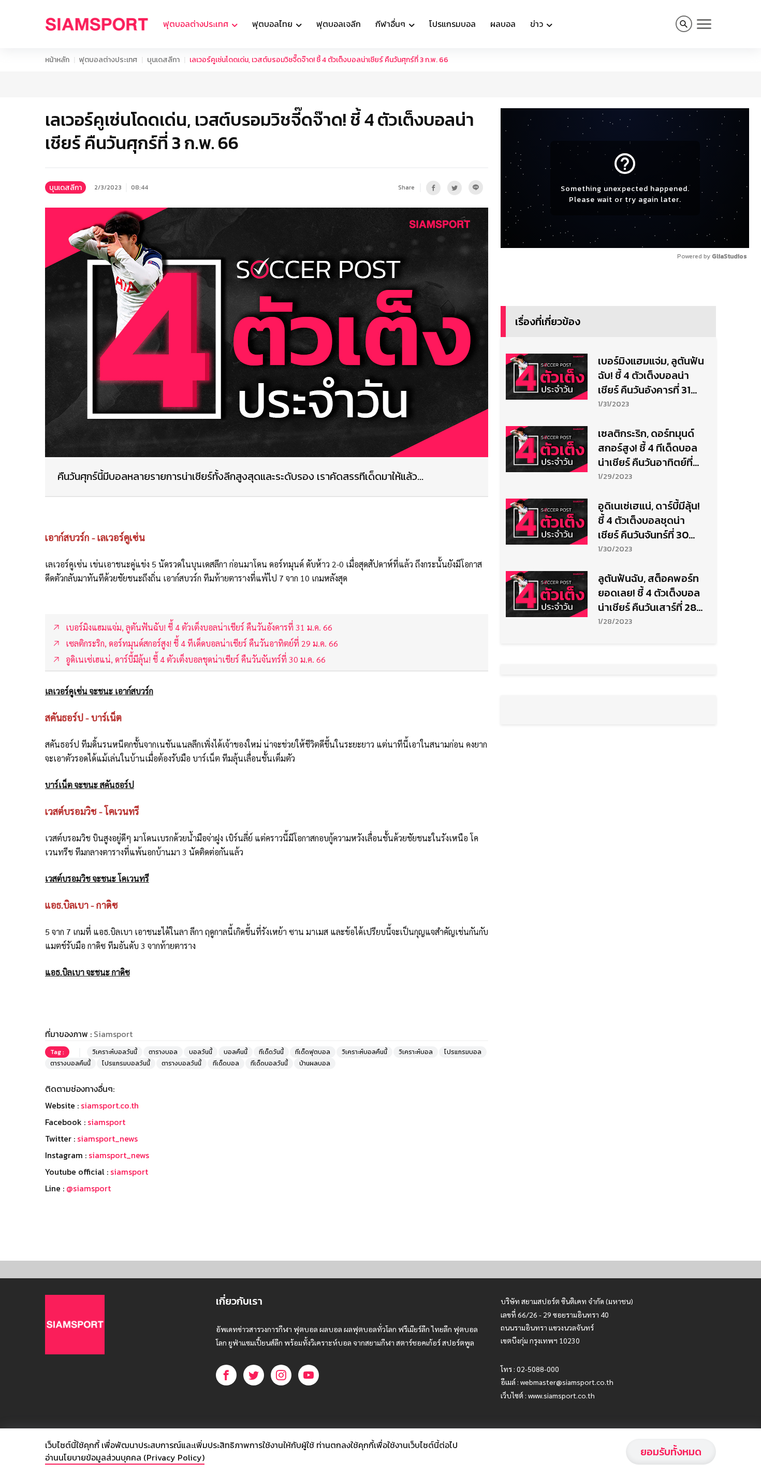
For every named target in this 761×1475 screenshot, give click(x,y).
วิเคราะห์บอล (416, 1052)
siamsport (106, 1122)
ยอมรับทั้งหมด (670, 1451)
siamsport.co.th (110, 1105)
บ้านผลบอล (314, 1063)
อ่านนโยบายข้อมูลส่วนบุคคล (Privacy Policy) (124, 1457)
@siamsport (88, 1188)
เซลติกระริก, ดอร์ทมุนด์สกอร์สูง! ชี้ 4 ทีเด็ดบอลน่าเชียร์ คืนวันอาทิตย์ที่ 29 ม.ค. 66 (647, 448)
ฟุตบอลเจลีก (338, 24)
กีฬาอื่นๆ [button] (391, 24)
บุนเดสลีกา (163, 59)
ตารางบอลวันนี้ (181, 1063)
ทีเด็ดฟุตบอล (312, 1052)
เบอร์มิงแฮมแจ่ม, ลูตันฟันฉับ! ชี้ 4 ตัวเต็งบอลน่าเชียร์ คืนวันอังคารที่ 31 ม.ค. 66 (651, 375)
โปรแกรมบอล (452, 24)
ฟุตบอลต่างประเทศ (108, 59)
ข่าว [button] (537, 24)
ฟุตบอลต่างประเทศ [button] (196, 24)
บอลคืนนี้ (235, 1052)
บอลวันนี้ (200, 1052)
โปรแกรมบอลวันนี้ (126, 1063)
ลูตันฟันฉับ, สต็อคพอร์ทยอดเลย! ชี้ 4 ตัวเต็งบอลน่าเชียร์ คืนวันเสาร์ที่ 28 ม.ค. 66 (649, 593)
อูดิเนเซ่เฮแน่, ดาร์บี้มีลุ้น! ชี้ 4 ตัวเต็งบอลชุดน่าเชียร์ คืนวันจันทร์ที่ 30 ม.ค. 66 (649, 520)
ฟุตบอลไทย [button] (273, 24)
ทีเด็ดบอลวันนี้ (269, 1063)
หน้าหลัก (57, 59)
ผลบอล (503, 24)
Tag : (57, 1052)
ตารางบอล (163, 1052)
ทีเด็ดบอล (226, 1063)
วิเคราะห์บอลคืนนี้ (364, 1052)
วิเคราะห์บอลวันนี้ (114, 1052)
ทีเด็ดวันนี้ (271, 1052)
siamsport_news (107, 1138)
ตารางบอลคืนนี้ (70, 1063)
